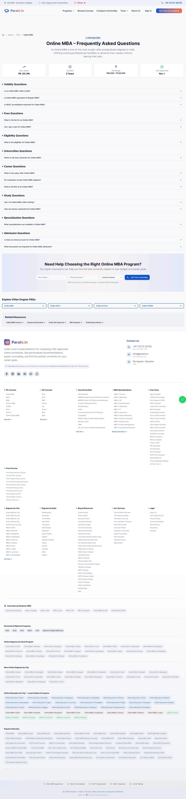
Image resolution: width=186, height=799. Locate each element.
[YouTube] (24, 373)
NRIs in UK (70, 610)
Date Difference (155, 458)
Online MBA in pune (73, 713)
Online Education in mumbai (37, 698)
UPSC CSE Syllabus (85, 573)
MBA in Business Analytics (123, 418)
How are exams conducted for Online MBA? (22, 209)
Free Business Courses (14, 491)
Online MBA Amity (43, 733)
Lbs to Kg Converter (157, 431)
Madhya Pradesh (48, 540)
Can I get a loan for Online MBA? (17, 127)
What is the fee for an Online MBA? (18, 120)
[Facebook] (6, 373)
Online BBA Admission (77, 743)
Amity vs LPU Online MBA (110, 753)
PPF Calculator (155, 452)
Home (10, 35)
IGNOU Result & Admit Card (87, 540)
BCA (43, 415)
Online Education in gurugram (139, 702)
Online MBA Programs (118, 733)
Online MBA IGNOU (136, 733)
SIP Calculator (155, 446)
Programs (67, 10)
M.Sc (8, 409)
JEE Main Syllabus (84, 567)
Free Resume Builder (121, 515)
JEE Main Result (83, 555)
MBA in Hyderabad (12, 537)
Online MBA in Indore (13, 672)
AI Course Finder (120, 528)
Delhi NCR (45, 522)
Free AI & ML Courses (13, 476)
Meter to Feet (155, 421)
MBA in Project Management (124, 424)
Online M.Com (102, 306)
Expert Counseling (120, 534)
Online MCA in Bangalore (158, 672)
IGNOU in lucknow (63, 717)
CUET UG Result (84, 582)
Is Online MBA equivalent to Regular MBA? (21, 98)
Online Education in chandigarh (91, 702)
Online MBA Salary (142, 743)
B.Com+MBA (10, 403)
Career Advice (83, 512)
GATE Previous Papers (86, 576)
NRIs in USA (57, 610)
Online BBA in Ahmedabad (35, 656)
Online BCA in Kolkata (56, 656)
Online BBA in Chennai (114, 677)
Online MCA (55, 306)
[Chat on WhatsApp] (182, 399)
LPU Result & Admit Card (87, 543)
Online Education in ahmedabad (17, 702)
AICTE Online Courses (37, 743)
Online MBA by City (13, 512)
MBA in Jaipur (11, 549)
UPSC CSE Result (84, 585)
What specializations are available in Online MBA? (24, 224)
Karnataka (45, 515)
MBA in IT (117, 409)
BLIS (43, 394)
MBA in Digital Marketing (123, 415)
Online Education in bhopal (164, 702)
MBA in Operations (120, 406)
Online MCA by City (13, 515)
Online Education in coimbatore (85, 707)
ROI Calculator (119, 537)
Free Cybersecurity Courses (16, 485)
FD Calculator (155, 449)
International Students (13, 610)
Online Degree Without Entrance (100, 743)
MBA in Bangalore (12, 534)
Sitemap (153, 531)
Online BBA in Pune (133, 677)
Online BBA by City (12, 518)
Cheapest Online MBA (123, 743)
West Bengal (46, 528)
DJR (37, 630)
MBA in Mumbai (11, 531)
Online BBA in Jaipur (115, 651)
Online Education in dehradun (139, 707)
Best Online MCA (161, 738)
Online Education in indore (15, 707)
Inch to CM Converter (157, 415)
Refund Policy (155, 525)
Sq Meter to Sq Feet (157, 434)
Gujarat (44, 537)
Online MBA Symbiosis (62, 733)
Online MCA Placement (161, 743)
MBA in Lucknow (12, 552)
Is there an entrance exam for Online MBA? (22, 240)
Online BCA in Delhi (151, 677)
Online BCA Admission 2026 (154, 753)
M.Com (8, 412)
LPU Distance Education (127, 757)
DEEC (30, 630)
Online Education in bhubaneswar (113, 707)
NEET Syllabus (83, 570)
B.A (43, 406)
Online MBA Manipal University (86, 738)
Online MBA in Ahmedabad (156, 651)
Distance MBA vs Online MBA (16, 748)
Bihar (44, 552)
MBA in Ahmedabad (13, 555)
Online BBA (9, 306)
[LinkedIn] (18, 373)
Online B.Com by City (13, 525)
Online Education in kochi (61, 707)
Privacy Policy (155, 518)
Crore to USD (154, 443)
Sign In (148, 10)
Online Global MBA (12, 415)
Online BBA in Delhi (110, 646)
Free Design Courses (13, 494)
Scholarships (82, 588)
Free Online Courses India (105, 757)
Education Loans (120, 540)
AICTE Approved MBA (78, 748)
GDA (7, 630)
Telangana (45, 525)
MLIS (8, 397)
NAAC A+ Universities (57, 743)
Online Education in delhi (14, 698)
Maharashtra (46, 512)
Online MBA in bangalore (53, 713)
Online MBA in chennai (115, 713)
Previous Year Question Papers (89, 564)
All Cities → (8, 559)
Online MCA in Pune (92, 646)
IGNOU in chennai (45, 717)
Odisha (44, 555)
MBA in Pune (10, 546)
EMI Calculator (155, 409)
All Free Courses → (12, 500)
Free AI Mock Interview (122, 512)
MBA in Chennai (11, 540)
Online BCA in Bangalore (52, 646)
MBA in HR (118, 400)
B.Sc (43, 397)
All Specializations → (119, 432)
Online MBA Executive (13, 738)
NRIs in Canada (31, 610)
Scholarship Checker (157, 412)
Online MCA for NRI (118, 610)
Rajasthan (45, 531)
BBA (43, 400)
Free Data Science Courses (15, 472)
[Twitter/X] (30, 373)
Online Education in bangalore (62, 698)
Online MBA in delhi (13, 713)
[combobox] (111, 277)
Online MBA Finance (64, 738)
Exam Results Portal (85, 531)
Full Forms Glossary (85, 528)
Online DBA (10, 394)
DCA (22, 630)
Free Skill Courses (120, 525)
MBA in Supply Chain (121, 421)
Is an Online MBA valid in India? (17, 91)
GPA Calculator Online (37, 757)
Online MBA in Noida (73, 646)
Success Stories (83, 518)
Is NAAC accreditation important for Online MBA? (24, 104)
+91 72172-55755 (173, 3)
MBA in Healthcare (120, 412)
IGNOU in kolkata (29, 717)
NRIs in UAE (45, 610)
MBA (7, 400)
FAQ (18, 35)
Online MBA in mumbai (32, 713)
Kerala (44, 543)
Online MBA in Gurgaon (72, 651)
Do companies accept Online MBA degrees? (22, 180)
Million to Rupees (156, 437)
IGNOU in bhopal (80, 717)
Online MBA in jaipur (155, 713)
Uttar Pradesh (47, 534)
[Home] (3, 35)
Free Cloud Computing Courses (17, 482)
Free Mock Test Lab (121, 518)
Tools (123, 10)
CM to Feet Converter (157, 418)
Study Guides (83, 515)
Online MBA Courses (25, 733)
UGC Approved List (157, 515)
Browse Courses (86, 10)
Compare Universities (107, 10)
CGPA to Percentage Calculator (57, 753)
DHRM (8, 406)
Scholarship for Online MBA (15, 757)
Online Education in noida (116, 702)
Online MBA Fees (100, 733)
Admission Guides (84, 525)
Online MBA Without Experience (81, 757)
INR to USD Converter (158, 428)
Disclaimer (154, 528)
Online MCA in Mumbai (137, 672)
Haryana (45, 549)
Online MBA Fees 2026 (14, 753)
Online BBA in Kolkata (34, 651)
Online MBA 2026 (144, 738)
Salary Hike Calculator (158, 406)
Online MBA (10, 733)
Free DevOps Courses (14, 497)
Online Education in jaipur (42, 702)
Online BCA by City (13, 522)
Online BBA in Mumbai (32, 646)
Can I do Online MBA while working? (19, 202)
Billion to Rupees (156, 440)
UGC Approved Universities (15, 743)
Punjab (44, 546)
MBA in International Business (124, 428)
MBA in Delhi (10, 528)
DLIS (14, 630)
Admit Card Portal (84, 534)
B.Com (44, 403)
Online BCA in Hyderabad (130, 646)
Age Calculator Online (34, 753)
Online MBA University (126, 738)
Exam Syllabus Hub (85, 561)
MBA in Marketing (120, 397)
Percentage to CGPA (157, 400)
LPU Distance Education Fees (16, 762)
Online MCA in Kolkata (14, 656)
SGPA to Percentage (157, 455)
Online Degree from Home (152, 748)
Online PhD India (96, 748)
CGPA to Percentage (157, 397)
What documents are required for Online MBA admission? (28, 247)
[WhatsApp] (36, 373)
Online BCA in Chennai (134, 651)
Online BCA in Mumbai (170, 677)
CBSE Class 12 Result (85, 552)
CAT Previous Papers (85, 579)
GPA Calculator (155, 403)
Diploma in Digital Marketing (53, 630)
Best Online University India (128, 748)
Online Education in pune (137, 698)
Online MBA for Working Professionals (39, 738)
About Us (135, 10)
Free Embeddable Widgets (159, 461)
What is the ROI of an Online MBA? (18, 187)
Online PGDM (147, 306)
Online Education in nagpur (38, 707)
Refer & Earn (118, 543)
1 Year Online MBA (37, 748)
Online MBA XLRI (108, 738)
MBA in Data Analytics (122, 403)
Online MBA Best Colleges (157, 733)
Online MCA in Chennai (14, 651)
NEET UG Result (83, 558)
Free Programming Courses (15, 479)
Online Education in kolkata (159, 698)
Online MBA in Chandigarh (152, 646)
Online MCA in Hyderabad (94, 651)
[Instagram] (12, 373)
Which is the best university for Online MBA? (22, 158)
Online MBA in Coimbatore (78, 656)
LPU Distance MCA (165, 757)
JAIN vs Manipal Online (131, 753)
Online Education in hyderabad (88, 698)
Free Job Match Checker (123, 522)
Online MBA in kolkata (136, 713)
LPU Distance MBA (147, 757)
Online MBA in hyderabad (94, 713)
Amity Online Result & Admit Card (89, 546)
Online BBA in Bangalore (93, 677)
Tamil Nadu (46, 518)
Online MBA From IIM (82, 733)
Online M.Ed (110, 748)
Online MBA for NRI (100, 610)
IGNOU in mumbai (12, 717)
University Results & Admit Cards (89, 537)
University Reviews (85, 522)
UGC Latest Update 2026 (57, 748)
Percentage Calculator (158, 424)
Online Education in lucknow (65, 702)
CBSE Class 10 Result (85, 549)
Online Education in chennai (113, 698)
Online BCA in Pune (53, 651)
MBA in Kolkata (11, 543)
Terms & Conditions (157, 522)
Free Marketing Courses (14, 488)
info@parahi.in (140, 354)
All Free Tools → (155, 464)
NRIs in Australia (83, 610)
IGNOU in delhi (172, 713)
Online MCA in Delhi (13, 646)
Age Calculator (155, 394)
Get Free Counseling (169, 10)
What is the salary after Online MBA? (19, 173)
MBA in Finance (119, 394)
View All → (8, 419)
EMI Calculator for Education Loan (85, 753)
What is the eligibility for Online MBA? (19, 142)
